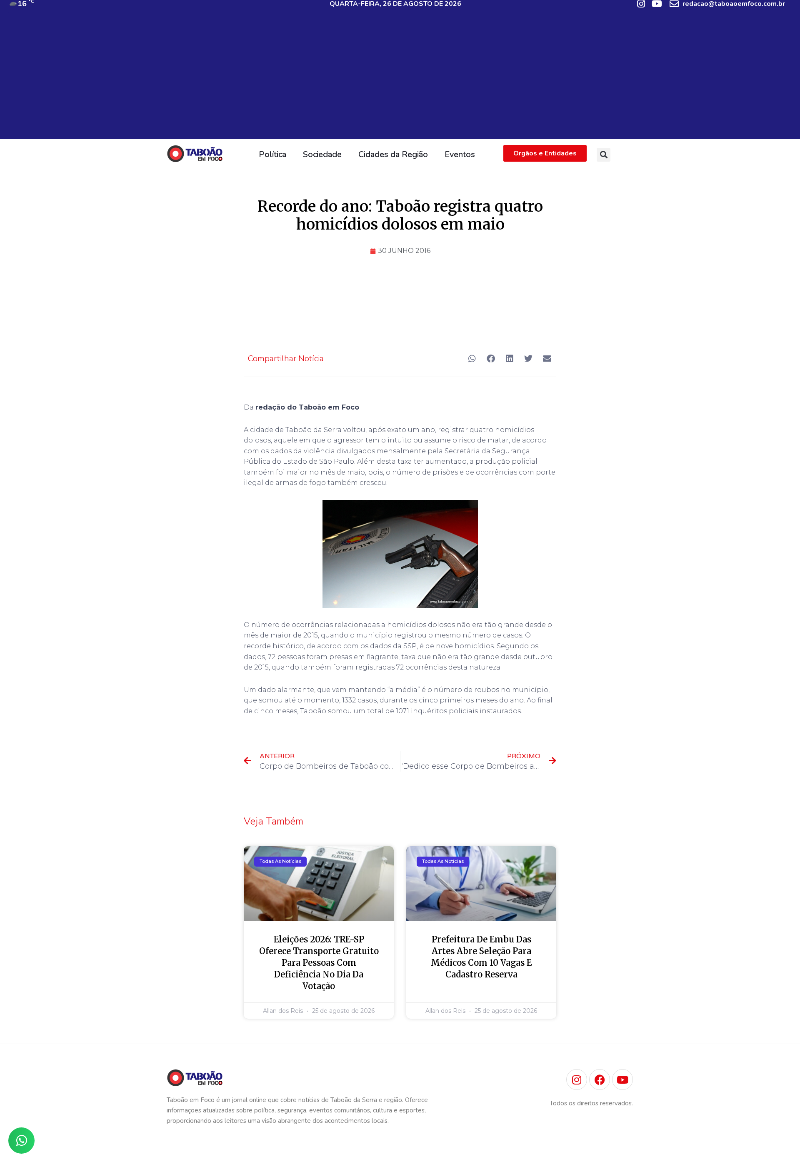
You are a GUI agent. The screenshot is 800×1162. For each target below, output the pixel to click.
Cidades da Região (393, 154)
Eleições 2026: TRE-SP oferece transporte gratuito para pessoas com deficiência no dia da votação (319, 962)
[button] (603, 155)
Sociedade (322, 154)
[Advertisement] (400, 80)
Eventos (460, 154)
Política (272, 154)
